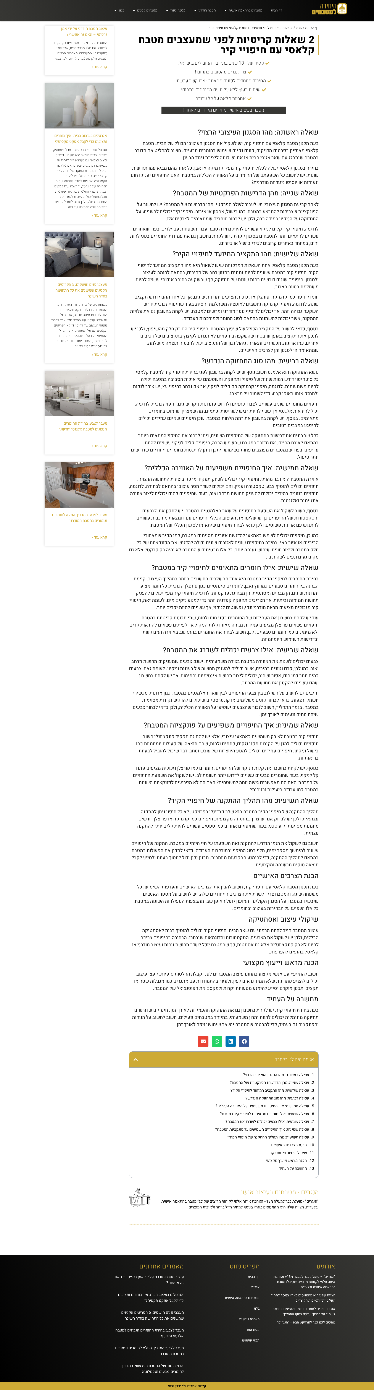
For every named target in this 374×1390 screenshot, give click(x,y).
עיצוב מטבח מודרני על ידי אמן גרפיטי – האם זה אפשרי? (84, 31)
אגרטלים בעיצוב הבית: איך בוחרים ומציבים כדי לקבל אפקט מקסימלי (80, 139)
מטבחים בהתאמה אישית (245, 10)
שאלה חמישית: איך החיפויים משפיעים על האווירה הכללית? (262, 1106)
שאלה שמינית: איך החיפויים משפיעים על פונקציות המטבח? (262, 1129)
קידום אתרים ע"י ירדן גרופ (187, 1386)
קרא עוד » (99, 67)
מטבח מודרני (207, 10)
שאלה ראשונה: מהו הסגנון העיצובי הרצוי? (276, 1075)
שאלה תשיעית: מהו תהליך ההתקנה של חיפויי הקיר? (268, 1137)
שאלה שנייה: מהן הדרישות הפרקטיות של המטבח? (269, 1083)
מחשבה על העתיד (293, 1168)
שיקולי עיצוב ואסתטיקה (288, 1153)
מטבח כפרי (177, 10)
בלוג (121, 10)
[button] (244, 1041)
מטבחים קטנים (147, 10)
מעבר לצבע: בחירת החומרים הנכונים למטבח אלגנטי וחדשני (83, 426)
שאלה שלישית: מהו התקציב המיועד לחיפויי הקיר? (270, 1090)
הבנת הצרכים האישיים (289, 1145)
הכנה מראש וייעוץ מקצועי (286, 1161)
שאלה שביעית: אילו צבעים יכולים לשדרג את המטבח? (267, 1122)
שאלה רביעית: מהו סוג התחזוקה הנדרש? (277, 1098)
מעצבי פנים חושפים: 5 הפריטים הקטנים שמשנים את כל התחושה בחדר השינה (81, 290)
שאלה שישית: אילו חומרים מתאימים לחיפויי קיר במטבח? (264, 1114)
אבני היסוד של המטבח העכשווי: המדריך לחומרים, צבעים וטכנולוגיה (152, 1369)
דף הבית (276, 10)
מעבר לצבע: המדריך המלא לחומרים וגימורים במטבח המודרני (79, 518)
